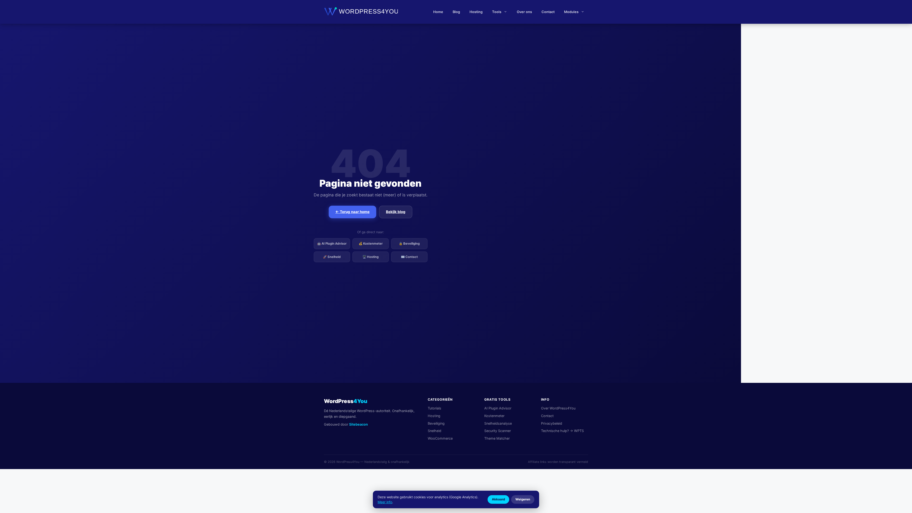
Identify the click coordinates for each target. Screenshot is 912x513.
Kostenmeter (494, 416)
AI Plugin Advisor (497, 408)
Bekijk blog (395, 211)
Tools (496, 12)
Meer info (385, 502)
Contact (548, 12)
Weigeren (522, 499)
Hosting (476, 12)
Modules (571, 12)
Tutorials (434, 408)
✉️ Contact (409, 257)
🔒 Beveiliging (409, 243)
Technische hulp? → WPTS (562, 431)
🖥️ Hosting (370, 257)
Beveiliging (436, 423)
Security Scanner (497, 431)
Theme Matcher (497, 438)
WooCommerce (440, 438)
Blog (456, 12)
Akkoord (498, 499)
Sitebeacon (358, 424)
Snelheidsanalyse (498, 423)
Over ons (524, 12)
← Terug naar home (352, 211)
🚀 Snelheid (332, 257)
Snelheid (434, 431)
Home (438, 12)
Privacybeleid (551, 423)
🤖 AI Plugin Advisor (332, 243)
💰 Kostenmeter (371, 243)
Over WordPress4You (558, 408)
